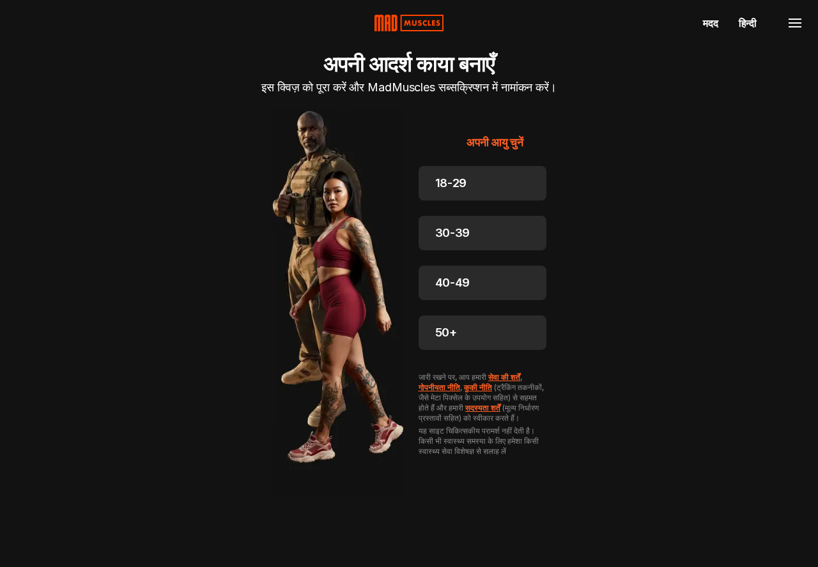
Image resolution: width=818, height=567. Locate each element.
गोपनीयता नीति (439, 387)
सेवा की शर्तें (504, 377)
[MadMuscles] (409, 23)
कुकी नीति (478, 387)
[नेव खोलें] (795, 23)
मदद (710, 23)
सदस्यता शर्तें (482, 407)
